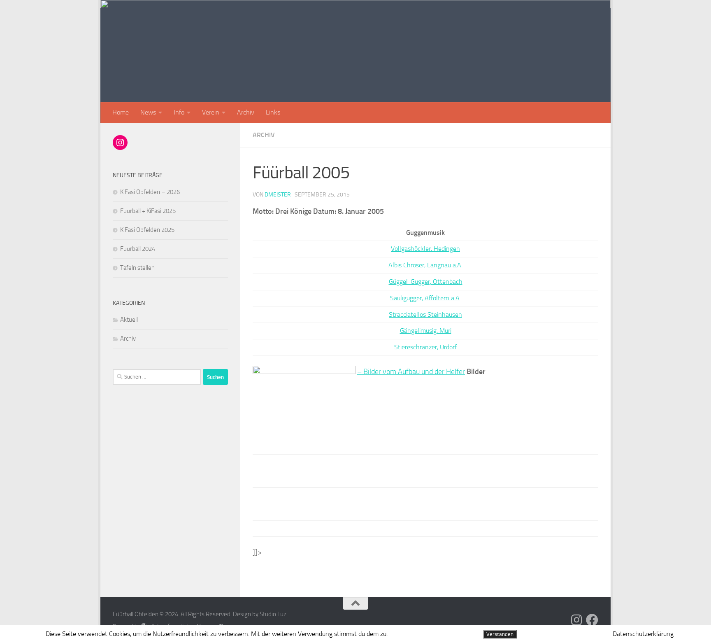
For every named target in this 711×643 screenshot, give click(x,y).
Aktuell (129, 319)
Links (273, 112)
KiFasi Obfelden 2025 (147, 230)
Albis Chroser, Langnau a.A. (425, 265)
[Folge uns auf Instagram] (576, 620)
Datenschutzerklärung (643, 634)
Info (179, 112)
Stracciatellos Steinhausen (425, 314)
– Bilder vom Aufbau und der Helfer (411, 371)
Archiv (245, 112)
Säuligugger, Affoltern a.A (425, 298)
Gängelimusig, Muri (425, 330)
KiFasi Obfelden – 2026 (150, 192)
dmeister (278, 194)
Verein (210, 112)
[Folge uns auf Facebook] (592, 620)
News (148, 112)
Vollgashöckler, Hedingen (425, 249)
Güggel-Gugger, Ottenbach (425, 281)
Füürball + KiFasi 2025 (148, 211)
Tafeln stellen (137, 267)
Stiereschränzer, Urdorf (425, 347)
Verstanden (500, 634)
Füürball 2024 (137, 249)
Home (120, 112)
